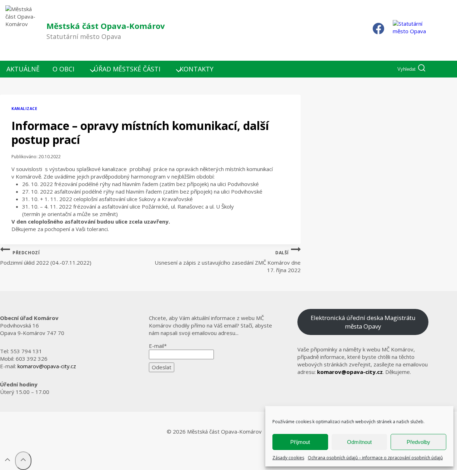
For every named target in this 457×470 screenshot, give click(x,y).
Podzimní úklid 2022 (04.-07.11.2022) (45, 258)
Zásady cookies (288, 458)
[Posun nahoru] (7, 461)
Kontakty (197, 69)
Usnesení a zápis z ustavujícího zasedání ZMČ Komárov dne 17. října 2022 (228, 262)
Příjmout (300, 442)
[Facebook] (378, 30)
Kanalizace (24, 108)
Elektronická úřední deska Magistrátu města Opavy (363, 322)
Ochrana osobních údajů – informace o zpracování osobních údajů (375, 458)
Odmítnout (359, 442)
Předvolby (418, 442)
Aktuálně (23, 69)
